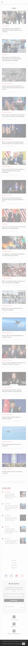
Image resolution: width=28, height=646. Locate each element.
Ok (23, 643)
